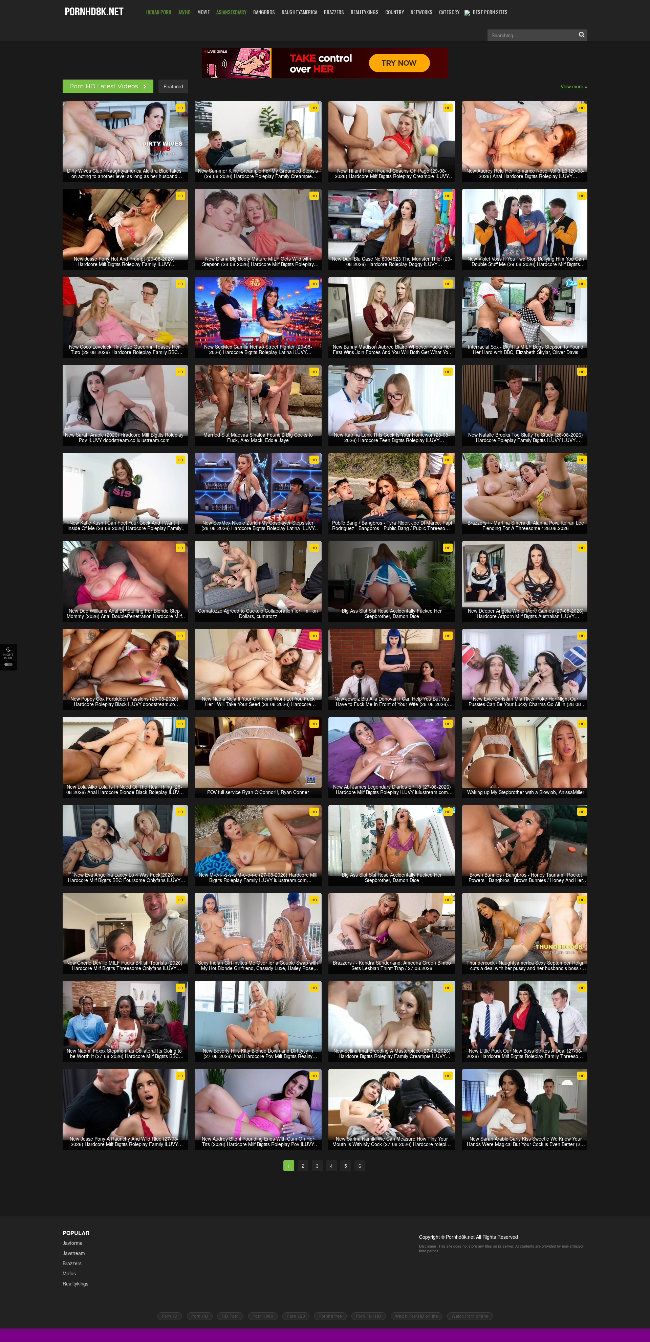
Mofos (69, 1273)
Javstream (74, 1253)
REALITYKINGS (364, 12)
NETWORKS (421, 12)
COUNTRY (394, 12)
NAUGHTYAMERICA (299, 12)
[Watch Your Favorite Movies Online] (94, 11)
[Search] (581, 35)
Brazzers (72, 1263)
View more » (574, 86)
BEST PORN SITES (490, 12)
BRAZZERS (334, 12)
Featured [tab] (173, 86)
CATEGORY (449, 12)
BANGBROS (264, 12)
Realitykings (75, 1283)
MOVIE (203, 12)
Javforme (73, 1242)
